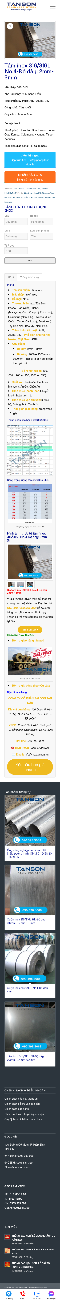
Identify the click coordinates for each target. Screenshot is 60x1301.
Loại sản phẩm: (39, 230)
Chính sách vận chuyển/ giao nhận (24, 1114)
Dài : (7, 230)
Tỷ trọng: (9, 245)
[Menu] (51, 6)
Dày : (7, 215)
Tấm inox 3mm (18, 197)
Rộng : (34, 215)
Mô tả (11, 277)
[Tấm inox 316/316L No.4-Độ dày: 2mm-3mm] (30, 562)
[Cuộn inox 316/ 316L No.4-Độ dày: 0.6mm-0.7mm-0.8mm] (20, 584)
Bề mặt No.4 (28, 193)
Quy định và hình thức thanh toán (23, 1119)
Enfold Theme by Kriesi (38, 1287)
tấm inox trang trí (44, 197)
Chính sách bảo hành (16, 1109)
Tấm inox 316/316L (32, 188)
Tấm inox (45, 193)
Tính (30, 260)
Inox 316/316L (18, 188)
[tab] (10, 277)
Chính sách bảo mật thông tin (21, 1098)
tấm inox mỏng (31, 197)
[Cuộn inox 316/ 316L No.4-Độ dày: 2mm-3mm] (30, 584)
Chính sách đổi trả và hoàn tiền (22, 1103)
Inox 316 (37, 193)
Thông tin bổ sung (29, 277)
